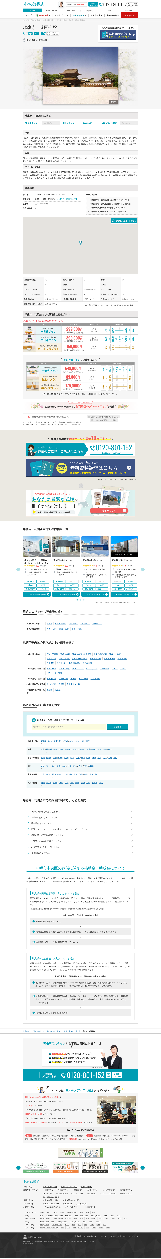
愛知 (43, 757)
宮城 (61, 629)
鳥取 (70, 774)
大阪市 (48, 766)
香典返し (90, 10)
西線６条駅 (107, 207)
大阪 (43, 766)
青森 (48, 629)
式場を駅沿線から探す (72, 1200)
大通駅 (115, 668)
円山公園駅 (112, 200)
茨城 (99, 749)
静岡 (55, 757)
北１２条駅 (95, 678)
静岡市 (60, 758)
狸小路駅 (50, 663)
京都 (58, 766)
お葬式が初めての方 (69, 1186)
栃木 (110, 749)
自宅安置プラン (126, 1190)
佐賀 (66, 782)
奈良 (81, 766)
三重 (78, 757)
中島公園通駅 (74, 663)
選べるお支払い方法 (51, 1196)
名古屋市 (48, 758)
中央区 (56, 194)
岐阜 (72, 757)
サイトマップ (133, 1236)
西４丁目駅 (61, 663)
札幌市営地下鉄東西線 (99, 200)
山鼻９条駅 (122, 658)
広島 (43, 774)
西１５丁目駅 (108, 211)
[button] (18, 569)
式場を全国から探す (51, 1200)
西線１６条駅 (109, 658)
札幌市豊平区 (60, 623)
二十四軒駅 (104, 668)
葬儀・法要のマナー (73, 1207)
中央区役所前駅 (100, 654)
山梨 (99, 757)
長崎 (61, 782)
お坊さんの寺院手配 (108, 1193)
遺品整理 (128, 10)
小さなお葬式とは (50, 1186)
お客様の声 (67, 1203)
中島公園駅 (83, 678)
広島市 (48, 774)
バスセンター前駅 (54, 672)
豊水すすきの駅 (73, 684)
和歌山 (92, 766)
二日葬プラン (63, 1190)
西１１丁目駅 (91, 668)
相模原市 (68, 749)
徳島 (81, 774)
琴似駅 (123, 668)
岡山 (54, 774)
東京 (43, 749)
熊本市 (77, 783)
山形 (73, 629)
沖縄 (101, 782)
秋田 (67, 629)
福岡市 (55, 783)
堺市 (53, 766)
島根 (75, 774)
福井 (105, 757)
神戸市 (74, 766)
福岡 (43, 782)
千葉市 (93, 749)
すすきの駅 (87, 663)
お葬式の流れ (86, 1186)
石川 (110, 757)
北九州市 (48, 783)
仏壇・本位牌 (51, 10)
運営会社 (78, 1236)
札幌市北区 (97, 623)
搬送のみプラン (126, 1193)
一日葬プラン (48, 1190)
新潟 (83, 757)
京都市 (63, 766)
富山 (115, 757)
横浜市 (55, 749)
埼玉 (74, 749)
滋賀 (86, 766)
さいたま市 (81, 749)
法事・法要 (70, 10)
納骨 (109, 10)
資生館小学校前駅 (79, 658)
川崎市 (61, 749)
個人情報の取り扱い (90, 1236)
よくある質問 (81, 1203)
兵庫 (69, 766)
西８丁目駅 (51, 658)
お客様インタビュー (51, 1203)
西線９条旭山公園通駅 (81, 654)
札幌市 (51, 194)
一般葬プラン (77, 1190)
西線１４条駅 (64, 658)
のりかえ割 (47, 1193)
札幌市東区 (73, 623)
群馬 (105, 749)
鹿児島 (94, 782)
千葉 (88, 749)
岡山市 (59, 774)
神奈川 (49, 749)
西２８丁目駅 (78, 668)
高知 (86, 774)
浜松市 (66, 758)
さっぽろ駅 (63, 678)
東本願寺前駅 (95, 658)
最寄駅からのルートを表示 (126, 221)
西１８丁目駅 (113, 203)
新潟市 (88, 758)
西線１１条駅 (115, 654)
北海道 (46, 194)
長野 (94, 757)
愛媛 (91, 774)
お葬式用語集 (90, 1207)
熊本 (72, 782)
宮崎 (88, 782)
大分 (83, 782)
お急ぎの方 (129, 15)
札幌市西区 (85, 623)
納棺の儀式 (91, 1193)
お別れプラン (92, 1190)
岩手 (55, 629)
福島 (80, 629)
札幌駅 (57, 689)
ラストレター (77, 1193)
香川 (97, 774)
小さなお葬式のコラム (52, 1207)
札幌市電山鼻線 (97, 207)
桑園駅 (49, 689)
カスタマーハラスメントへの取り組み (113, 1236)
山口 (65, 774)
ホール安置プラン (109, 1190)
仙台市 (71, 741)
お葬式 (32, 10)
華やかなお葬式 (62, 1193)
